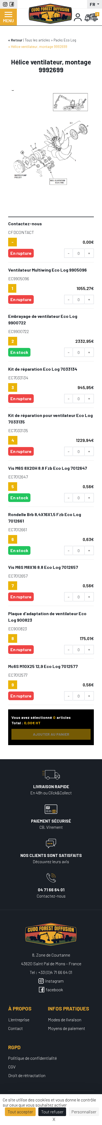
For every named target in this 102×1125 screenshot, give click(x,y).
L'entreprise (18, 1019)
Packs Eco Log (65, 40)
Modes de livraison (64, 1019)
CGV (12, 1066)
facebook (54, 989)
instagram (54, 980)
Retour (16, 40)
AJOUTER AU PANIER (51, 734)
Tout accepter (20, 1111)
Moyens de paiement (66, 1028)
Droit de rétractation (26, 1075)
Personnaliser (84, 1111)
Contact (15, 1028)
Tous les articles (37, 40)
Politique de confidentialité (32, 1058)
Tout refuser (52, 1111)
